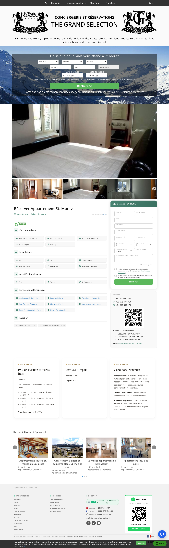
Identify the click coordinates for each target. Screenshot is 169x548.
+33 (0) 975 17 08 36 (105, 511)
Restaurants (18, 514)
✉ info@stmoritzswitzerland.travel (98, 518)
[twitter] (94, 523)
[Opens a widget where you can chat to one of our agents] (160, 544)
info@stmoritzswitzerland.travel (130, 343)
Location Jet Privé (56, 298)
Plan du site (70, 536)
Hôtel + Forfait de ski (57, 310)
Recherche (84, 86)
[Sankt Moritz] (46, 3)
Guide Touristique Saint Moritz (30, 310)
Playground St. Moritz (58, 304)
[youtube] (99, 523)
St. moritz (42, 214)
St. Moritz (56, 3)
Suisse (34, 214)
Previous (15, 189)
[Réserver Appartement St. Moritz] (84, 141)
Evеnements (18, 523)
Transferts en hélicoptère (28, 304)
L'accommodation (76, 3)
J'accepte (141, 543)
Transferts (111, 3)
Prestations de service (21, 520)
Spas (15, 526)
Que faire (95, 3)
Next (154, 189)
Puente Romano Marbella (58, 508)
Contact (99, 536)
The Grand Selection (56, 500)
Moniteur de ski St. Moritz (28, 298)
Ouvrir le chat (138, 529)
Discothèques (18, 529)
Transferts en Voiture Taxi (91, 298)
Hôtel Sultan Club (55, 511)
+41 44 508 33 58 (104, 514)
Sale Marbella (54, 503)
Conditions (92, 536)
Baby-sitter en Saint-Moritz (91, 304)
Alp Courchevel (55, 505)
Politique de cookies (81, 536)
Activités (17, 517)
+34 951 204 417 (103, 508)
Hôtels (16, 508)
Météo (16, 503)
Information (17, 500)
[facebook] (88, 523)
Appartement (23, 214)
